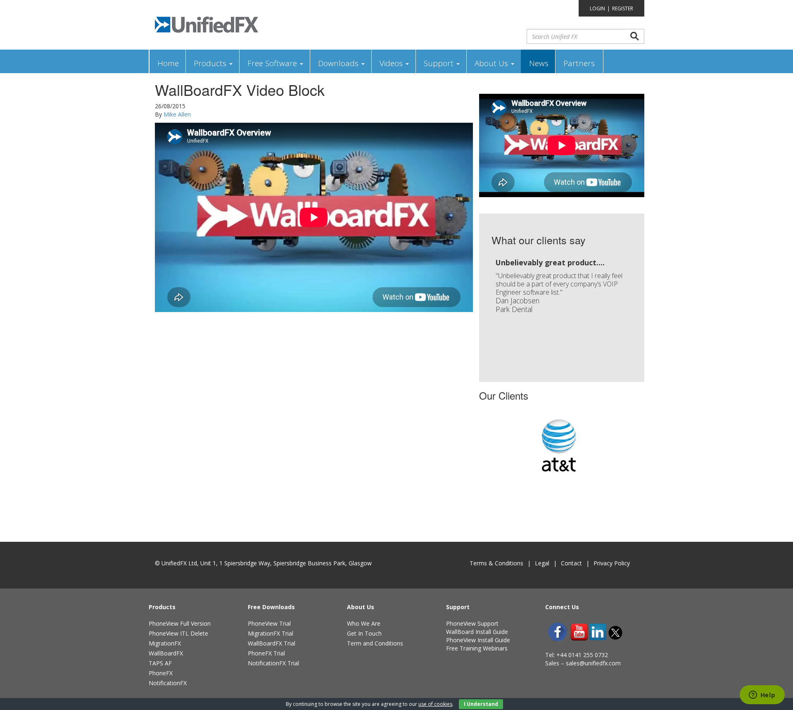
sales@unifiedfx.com (593, 663)
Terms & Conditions (496, 563)
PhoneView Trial (269, 623)
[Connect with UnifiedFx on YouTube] (579, 632)
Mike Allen (177, 114)
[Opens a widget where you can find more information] (762, 695)
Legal (542, 563)
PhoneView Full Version (180, 623)
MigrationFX (165, 643)
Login (597, 8)
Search (635, 36)
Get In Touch (364, 633)
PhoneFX (161, 673)
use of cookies (435, 704)
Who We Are (363, 623)
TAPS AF (160, 663)
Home (168, 63)
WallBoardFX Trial (271, 643)
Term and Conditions (375, 643)
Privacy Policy (612, 563)
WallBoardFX (166, 653)
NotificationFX (168, 683)
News (538, 63)
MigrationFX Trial (270, 633)
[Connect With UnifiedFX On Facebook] (557, 631)
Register (622, 8)
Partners (579, 63)
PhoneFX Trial (266, 653)
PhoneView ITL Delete (178, 633)
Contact (571, 563)
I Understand (481, 704)
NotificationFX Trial (273, 663)
